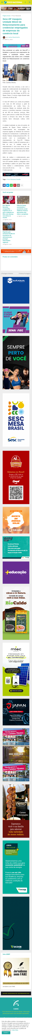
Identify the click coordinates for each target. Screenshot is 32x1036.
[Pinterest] (14, 185)
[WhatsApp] (11, 185)
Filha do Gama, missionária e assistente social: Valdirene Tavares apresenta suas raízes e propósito (22, 210)
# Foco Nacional (16, 15)
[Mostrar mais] (21, 185)
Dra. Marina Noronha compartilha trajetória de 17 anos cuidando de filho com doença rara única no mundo (8, 211)
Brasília (18, 179)
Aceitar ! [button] (6, 1032)
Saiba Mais (14, 1030)
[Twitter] (7, 185)
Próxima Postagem (24, 273)
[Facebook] (4, 185)
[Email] (18, 185)
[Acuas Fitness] (16, 993)
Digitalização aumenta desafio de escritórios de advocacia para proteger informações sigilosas (9, 237)
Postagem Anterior (7, 273)
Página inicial (6, 15)
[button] (2, 2)
